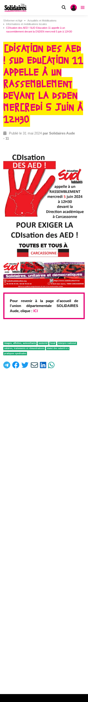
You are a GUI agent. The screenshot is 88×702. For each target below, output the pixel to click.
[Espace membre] (73, 7)
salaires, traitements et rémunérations (24, 348)
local (52, 343)
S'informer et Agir (13, 20)
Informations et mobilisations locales (26, 24)
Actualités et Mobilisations (42, 20)
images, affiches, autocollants (20, 343)
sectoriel (43, 343)
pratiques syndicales (15, 353)
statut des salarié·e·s (58, 348)
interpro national (67, 343)
